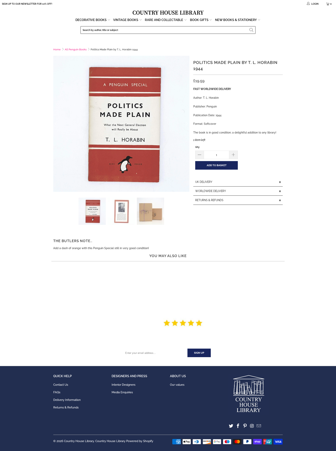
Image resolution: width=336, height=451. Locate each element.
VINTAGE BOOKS (125, 20)
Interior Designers (123, 384)
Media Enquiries (122, 392)
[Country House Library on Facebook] (238, 426)
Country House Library (79, 441)
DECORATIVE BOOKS (91, 20)
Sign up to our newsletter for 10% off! (27, 4)
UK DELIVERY (238, 182)
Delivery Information (67, 400)
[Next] (186, 124)
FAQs (56, 392)
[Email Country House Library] (259, 426)
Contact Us (60, 384)
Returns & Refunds (66, 407)
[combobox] (168, 30)
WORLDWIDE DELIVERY (238, 191)
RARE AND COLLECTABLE (164, 20)
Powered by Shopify (139, 441)
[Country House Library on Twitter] (231, 426)
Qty (197, 147)
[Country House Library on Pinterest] (245, 426)
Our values (177, 384)
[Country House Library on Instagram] (252, 426)
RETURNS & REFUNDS (238, 200)
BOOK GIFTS (199, 20)
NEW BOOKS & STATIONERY (236, 20)
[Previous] (56, 124)
